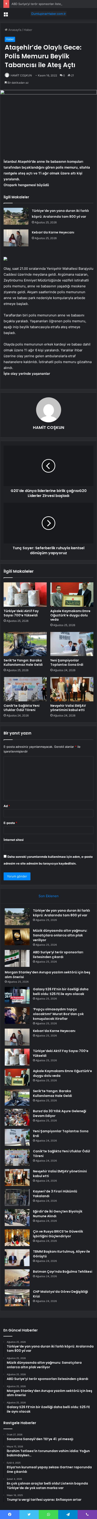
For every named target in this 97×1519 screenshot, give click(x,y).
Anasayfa (14, 30)
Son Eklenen (49, 896)
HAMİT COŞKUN (21, 75)
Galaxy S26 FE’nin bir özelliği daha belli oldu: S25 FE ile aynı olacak (60, 991)
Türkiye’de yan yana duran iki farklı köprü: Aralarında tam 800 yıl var (61, 912)
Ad (7, 806)
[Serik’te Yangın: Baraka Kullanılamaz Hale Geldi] (25, 644)
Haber (28, 30)
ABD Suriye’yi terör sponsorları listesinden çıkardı (46, 4)
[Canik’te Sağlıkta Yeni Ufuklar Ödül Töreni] (25, 689)
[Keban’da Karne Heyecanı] (16, 237)
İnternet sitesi (14, 840)
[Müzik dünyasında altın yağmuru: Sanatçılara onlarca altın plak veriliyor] (17, 936)
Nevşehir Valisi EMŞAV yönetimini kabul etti (68, 707)
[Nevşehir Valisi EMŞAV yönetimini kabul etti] (71, 689)
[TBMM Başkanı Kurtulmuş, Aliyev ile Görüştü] (17, 1257)
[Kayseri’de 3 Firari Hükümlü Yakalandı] (17, 1197)
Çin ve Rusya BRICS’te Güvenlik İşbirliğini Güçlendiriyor (58, 1233)
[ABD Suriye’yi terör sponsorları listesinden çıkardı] (17, 958)
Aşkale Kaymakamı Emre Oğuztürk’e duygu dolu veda (70, 615)
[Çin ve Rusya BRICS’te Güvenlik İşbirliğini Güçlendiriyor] (17, 1237)
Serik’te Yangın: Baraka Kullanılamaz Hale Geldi (23, 662)
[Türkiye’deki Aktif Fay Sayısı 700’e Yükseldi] (25, 594)
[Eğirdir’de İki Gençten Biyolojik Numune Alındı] (17, 1217)
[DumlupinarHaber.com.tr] (48, 13)
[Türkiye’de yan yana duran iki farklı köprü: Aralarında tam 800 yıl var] (16, 216)
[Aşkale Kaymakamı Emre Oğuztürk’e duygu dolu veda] (71, 594)
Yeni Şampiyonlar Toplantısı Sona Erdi (66, 662)
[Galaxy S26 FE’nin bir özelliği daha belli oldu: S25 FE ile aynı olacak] (17, 995)
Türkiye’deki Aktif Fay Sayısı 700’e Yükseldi (21, 613)
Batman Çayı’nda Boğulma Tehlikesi (62, 1271)
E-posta (10, 823)
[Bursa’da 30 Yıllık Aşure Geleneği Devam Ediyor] (17, 1117)
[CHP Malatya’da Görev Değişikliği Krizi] (17, 1297)
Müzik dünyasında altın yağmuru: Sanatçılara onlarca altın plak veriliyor (60, 935)
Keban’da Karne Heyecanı (53, 232)
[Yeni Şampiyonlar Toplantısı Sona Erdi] (71, 644)
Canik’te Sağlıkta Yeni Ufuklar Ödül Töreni (21, 707)
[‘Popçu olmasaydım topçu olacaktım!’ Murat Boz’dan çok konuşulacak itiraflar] (17, 1015)
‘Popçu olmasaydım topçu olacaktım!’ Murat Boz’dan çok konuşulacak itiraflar (58, 1014)
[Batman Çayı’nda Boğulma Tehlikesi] (17, 1277)
